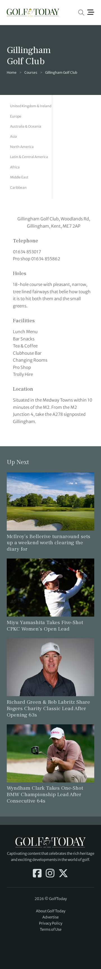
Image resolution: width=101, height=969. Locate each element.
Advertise (50, 917)
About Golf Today (50, 911)
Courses (30, 72)
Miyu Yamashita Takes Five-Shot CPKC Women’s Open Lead (45, 625)
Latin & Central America (29, 157)
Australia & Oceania (25, 126)
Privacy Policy (50, 923)
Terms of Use (50, 929)
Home (12, 72)
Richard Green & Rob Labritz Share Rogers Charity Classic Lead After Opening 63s (48, 708)
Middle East (19, 177)
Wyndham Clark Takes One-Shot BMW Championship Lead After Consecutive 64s (45, 794)
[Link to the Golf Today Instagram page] (50, 873)
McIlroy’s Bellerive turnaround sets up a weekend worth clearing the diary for (48, 543)
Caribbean (18, 187)
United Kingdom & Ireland (30, 106)
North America (22, 147)
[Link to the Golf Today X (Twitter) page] (63, 873)
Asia (13, 136)
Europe (15, 116)
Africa (15, 167)
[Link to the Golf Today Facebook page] (37, 873)
